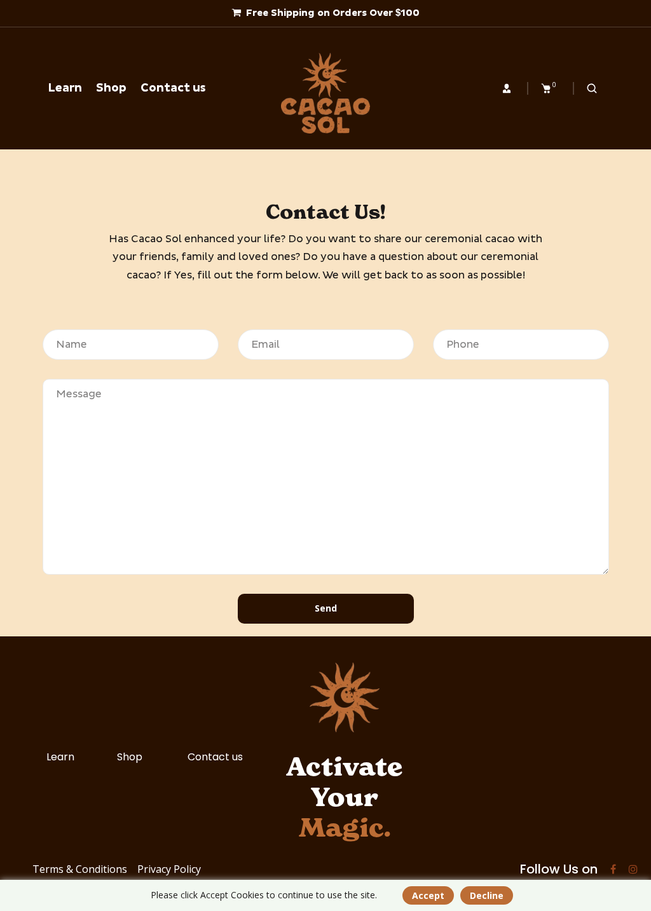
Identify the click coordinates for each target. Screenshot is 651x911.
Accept (428, 895)
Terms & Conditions (79, 869)
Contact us (215, 757)
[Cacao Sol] (325, 93)
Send (326, 608)
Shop (129, 757)
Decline (487, 895)
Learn (60, 757)
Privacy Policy (169, 869)
